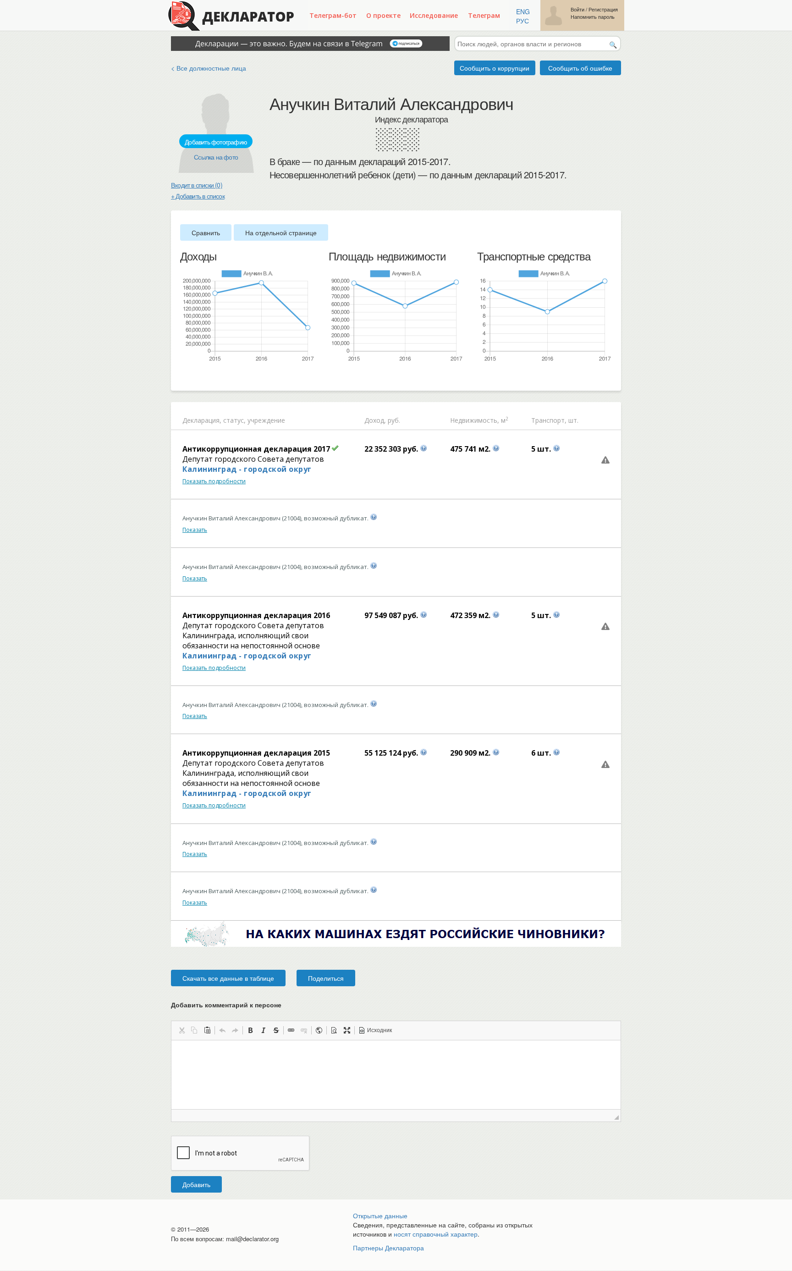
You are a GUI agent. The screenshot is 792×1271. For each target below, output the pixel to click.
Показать (194, 530)
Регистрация (603, 9)
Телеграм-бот (333, 15)
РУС (522, 20)
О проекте (383, 15)
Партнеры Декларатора (388, 1247)
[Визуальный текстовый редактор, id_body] (396, 1074)
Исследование (434, 15)
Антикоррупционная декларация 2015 (256, 753)
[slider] (184, 377)
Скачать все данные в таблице (228, 978)
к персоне (265, 1004)
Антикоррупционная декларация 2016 (256, 615)
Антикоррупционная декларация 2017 (256, 449)
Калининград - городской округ (247, 469)
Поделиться (326, 978)
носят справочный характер (436, 1233)
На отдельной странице (281, 232)
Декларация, (201, 420)
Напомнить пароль (593, 16)
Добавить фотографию (216, 141)
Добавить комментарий (226, 1004)
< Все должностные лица (208, 67)
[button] (181, 1030)
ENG (523, 11)
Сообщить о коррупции (494, 67)
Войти (577, 9)
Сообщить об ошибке (580, 67)
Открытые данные (380, 1215)
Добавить (196, 1184)
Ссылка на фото (216, 156)
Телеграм (484, 15)
